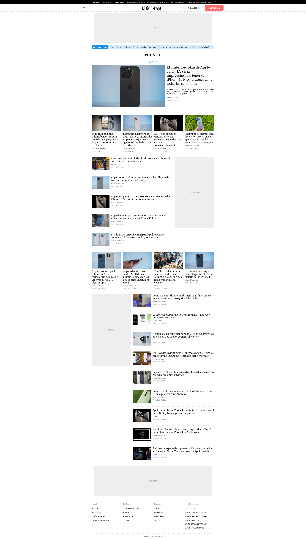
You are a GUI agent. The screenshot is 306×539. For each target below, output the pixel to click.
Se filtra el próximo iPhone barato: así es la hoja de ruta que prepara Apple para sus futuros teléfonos (105, 139)
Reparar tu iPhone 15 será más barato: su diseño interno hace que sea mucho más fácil (183, 373)
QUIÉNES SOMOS (99, 516)
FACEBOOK (158, 512)
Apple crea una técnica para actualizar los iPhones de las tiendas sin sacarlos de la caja (140, 179)
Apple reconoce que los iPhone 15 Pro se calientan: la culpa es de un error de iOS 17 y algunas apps (105, 277)
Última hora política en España (136, 2)
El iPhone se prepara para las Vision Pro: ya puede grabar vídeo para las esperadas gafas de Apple (199, 138)
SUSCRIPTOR (128, 520)
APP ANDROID (97, 512)
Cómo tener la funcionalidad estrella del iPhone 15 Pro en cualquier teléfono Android (183, 392)
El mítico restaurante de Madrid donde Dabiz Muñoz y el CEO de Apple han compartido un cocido (168, 277)
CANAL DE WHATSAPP (100, 520)
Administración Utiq (194, 528)
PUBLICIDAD (128, 516)
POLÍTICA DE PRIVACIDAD (195, 512)
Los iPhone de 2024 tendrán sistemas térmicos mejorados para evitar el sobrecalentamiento (168, 139)
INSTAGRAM (159, 516)
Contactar (127, 504)
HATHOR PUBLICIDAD (131, 509)
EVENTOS (127, 512)
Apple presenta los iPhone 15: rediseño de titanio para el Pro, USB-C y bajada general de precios (183, 412)
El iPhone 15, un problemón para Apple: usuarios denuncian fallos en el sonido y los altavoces (137, 236)
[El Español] (153, 8)
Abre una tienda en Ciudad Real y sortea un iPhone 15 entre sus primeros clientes (140, 160)
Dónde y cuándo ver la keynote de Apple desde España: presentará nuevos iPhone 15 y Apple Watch (183, 431)
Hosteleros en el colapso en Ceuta (196, 2)
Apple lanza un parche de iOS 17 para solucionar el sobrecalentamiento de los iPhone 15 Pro (138, 217)
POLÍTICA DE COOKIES (194, 520)
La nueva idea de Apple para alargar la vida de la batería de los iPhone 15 (198, 274)
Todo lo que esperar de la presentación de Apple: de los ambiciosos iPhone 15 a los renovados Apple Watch (182, 450)
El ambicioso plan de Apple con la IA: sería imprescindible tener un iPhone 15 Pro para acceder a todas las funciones (189, 75)
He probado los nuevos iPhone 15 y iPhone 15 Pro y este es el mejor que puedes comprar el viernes (183, 335)
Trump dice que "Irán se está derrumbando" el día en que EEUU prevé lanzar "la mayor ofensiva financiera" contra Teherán (160, 47)
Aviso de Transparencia (196, 524)
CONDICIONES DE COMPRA (196, 516)
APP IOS (95, 509)
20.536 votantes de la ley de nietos (157, 2)
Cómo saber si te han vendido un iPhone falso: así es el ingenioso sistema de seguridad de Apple (182, 297)
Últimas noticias (107, 2)
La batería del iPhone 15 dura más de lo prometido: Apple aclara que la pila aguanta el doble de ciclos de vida (137, 139)
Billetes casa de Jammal (177, 2)
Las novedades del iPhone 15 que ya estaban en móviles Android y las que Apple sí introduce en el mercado (183, 354)
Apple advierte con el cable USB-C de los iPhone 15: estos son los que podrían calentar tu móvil (136, 277)
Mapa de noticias (119, 2)
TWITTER (157, 509)
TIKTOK (157, 520)
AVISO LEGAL (190, 509)
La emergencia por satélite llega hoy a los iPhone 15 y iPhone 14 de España (181, 316)
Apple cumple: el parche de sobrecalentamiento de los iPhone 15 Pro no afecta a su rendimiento (140, 198)
